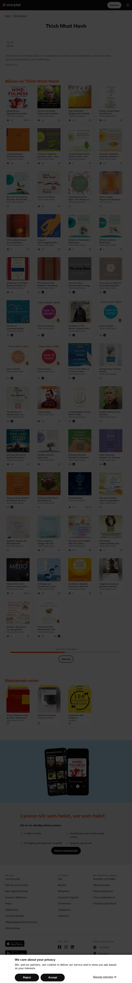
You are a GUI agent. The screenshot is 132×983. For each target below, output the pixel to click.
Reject (27, 977)
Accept (52, 977)
